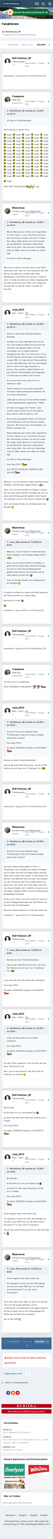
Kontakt (33, 1515)
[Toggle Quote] (8, 111)
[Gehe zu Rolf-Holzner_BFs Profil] (7, 61)
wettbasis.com (9, 1446)
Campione (18, 96)
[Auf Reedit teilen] (13, 1393)
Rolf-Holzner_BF (13, 31)
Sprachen (10, 1515)
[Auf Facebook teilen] (8, 1393)
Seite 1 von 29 (27, 44)
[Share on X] (3, 1393)
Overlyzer (7, 1436)
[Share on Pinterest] (18, 1393)
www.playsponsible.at (35, 1523)
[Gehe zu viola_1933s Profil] (7, 313)
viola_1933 (18, 309)
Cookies (44, 1515)
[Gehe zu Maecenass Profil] (7, 211)
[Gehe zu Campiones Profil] (7, 99)
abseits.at (7, 1429)
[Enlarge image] (5, 134)
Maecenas (18, 207)
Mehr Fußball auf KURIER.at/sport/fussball (26, 1411)
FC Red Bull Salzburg (26, 34)
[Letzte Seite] (49, 44)
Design (22, 1515)
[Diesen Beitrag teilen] (48, 63)
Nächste (41, 44)
